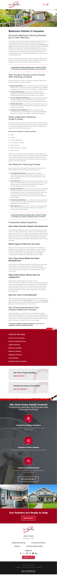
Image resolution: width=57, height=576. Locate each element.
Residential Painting (18, 543)
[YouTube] (33, 553)
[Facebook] (21, 553)
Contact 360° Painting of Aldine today (23, 67)
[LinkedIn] (36, 553)
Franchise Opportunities (34, 546)
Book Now (28, 518)
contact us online (28, 323)
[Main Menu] (47, 5)
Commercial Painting (38, 543)
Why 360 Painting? (28, 479)
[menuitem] (28, 338)
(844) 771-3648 (41, 67)
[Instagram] (27, 553)
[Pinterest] (30, 553)
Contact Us (27, 557)
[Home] (14, 4)
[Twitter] (24, 553)
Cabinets (17, 546)
